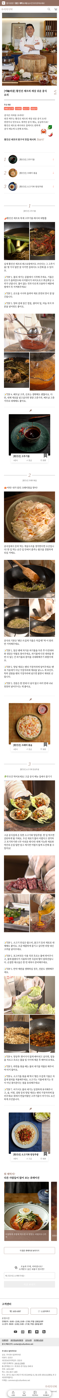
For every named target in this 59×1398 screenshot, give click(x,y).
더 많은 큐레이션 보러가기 (29, 1250)
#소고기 (26, 108)
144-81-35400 (20, 1363)
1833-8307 (16, 1311)
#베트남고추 (9, 108)
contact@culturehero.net (23, 1344)
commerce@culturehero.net (19, 1380)
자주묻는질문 (38, 1340)
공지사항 (28, 1340)
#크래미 (18, 108)
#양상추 (34, 108)
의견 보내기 (29, 1284)
